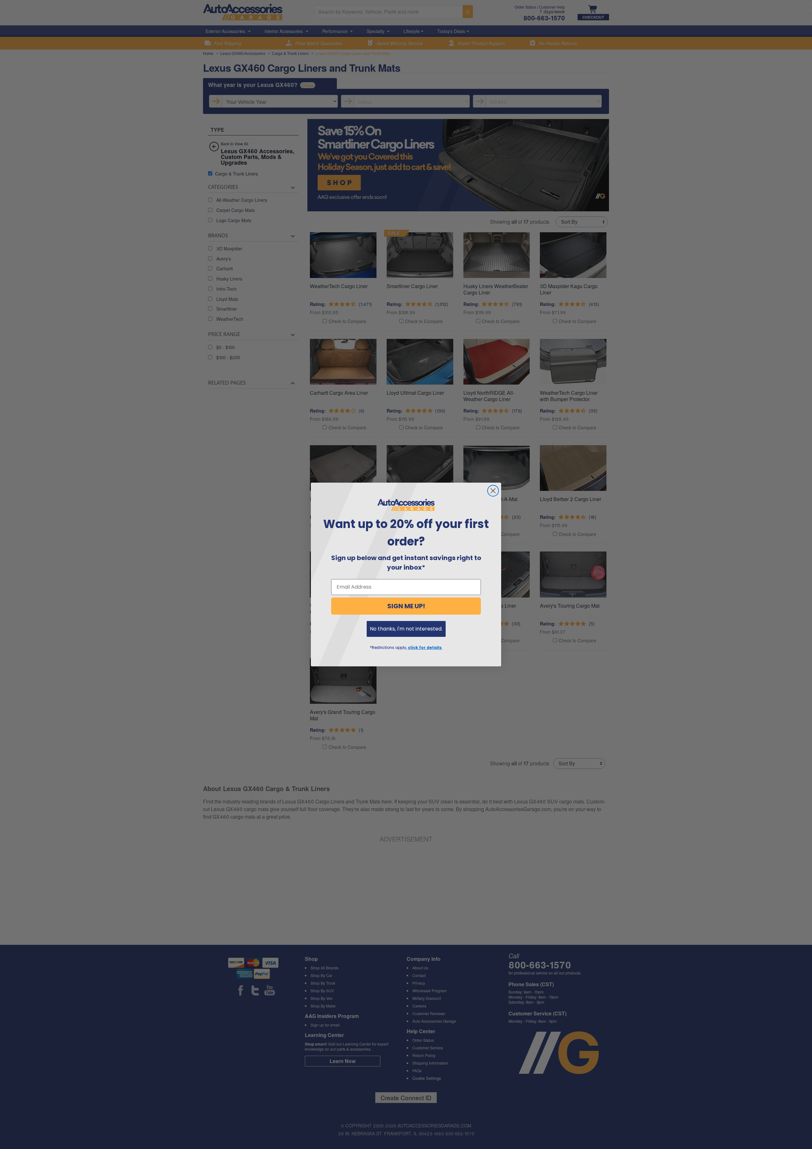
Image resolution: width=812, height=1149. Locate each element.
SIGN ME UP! (406, 606)
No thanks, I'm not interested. (406, 628)
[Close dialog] (493, 490)
